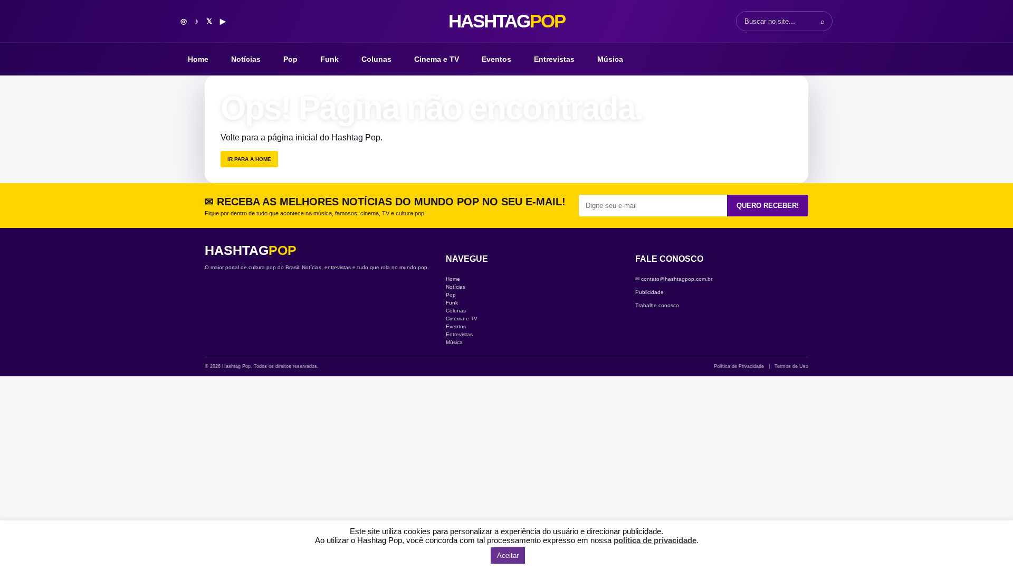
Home (198, 59)
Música (610, 59)
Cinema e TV (436, 59)
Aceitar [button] (508, 555)
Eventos (496, 59)
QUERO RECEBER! (768, 206)
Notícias (246, 59)
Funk (329, 59)
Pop (290, 59)
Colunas (376, 59)
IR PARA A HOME (249, 159)
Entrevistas (554, 59)
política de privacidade (655, 540)
